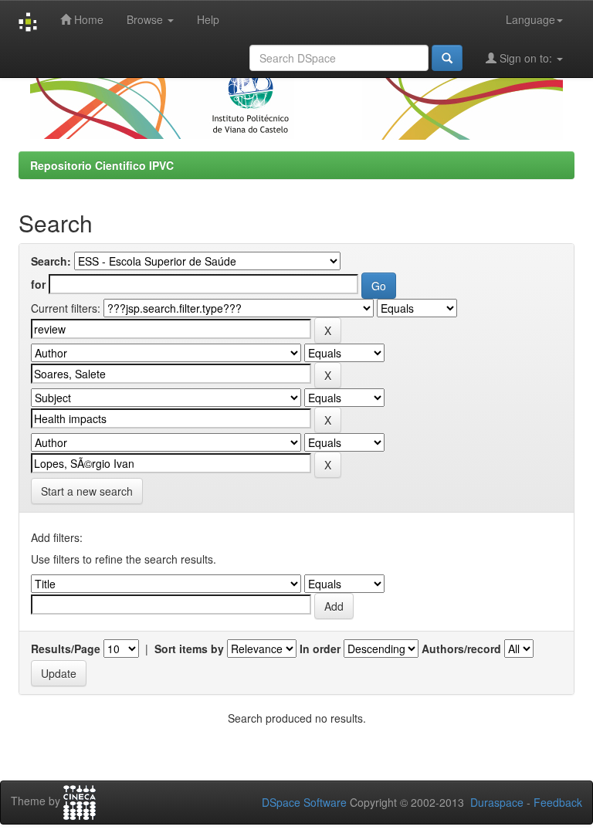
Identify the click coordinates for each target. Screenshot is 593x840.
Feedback (558, 802)
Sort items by (189, 648)
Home (87, 19)
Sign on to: (525, 58)
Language (530, 19)
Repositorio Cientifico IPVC (102, 165)
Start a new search (87, 491)
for (38, 284)
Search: (51, 261)
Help (208, 19)
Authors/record (461, 648)
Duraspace (497, 802)
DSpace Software (304, 802)
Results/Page (65, 648)
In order (320, 648)
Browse (146, 19)
